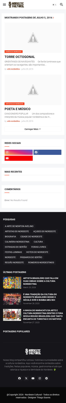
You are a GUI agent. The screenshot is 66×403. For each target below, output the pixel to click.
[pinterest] (46, 378)
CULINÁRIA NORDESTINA (17, 242)
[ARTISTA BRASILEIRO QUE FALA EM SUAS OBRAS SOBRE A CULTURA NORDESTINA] (12, 283)
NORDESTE (10, 257)
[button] (4, 4)
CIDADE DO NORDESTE (31, 236)
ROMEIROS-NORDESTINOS (41, 262)
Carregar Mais (31, 129)
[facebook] (47, 152)
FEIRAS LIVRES (38, 247)
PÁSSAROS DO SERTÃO (31, 257)
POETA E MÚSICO (18, 109)
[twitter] (26, 378)
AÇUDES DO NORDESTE (44, 231)
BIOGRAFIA (10, 236)
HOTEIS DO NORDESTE (37, 252)
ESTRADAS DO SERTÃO (16, 247)
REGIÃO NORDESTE (14, 262)
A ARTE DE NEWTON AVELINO (19, 226)
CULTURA (38, 242)
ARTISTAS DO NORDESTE (17, 231)
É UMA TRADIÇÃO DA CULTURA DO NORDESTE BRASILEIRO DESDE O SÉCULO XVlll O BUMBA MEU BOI (40, 297)
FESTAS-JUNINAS (13, 252)
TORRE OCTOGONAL (20, 57)
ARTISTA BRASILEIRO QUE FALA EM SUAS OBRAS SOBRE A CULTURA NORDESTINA (40, 281)
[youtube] (19, 158)
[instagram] (19, 152)
